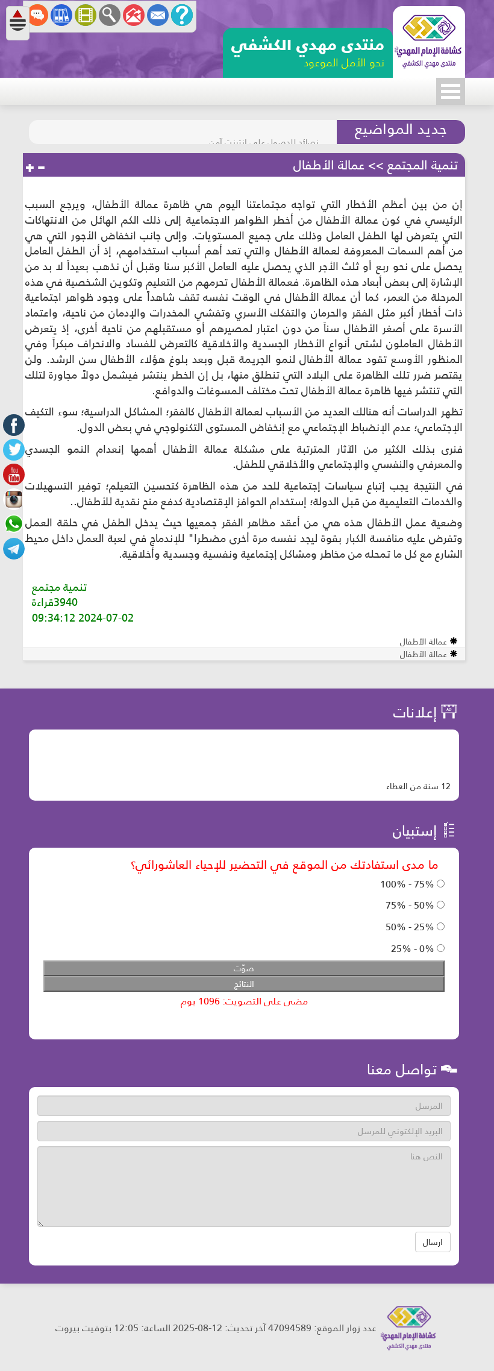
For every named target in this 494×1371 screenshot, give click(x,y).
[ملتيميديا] (85, 15)
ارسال (433, 1242)
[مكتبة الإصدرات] (61, 15)
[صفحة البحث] (109, 15)
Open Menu (450, 91)
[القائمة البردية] (134, 15)
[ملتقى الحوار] (37, 15)
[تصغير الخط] (41, 168)
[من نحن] (182, 15)
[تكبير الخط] (30, 168)
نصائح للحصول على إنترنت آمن (264, 132)
